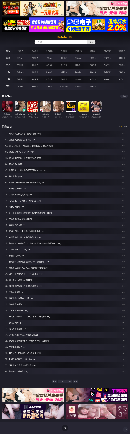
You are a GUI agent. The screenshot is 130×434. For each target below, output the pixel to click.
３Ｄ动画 (64, 58)
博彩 (8, 50)
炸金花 (92, 51)
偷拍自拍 (35, 65)
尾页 (75, 381)
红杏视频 (78, 86)
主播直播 (107, 58)
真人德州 (35, 51)
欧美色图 (49, 72)
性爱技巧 (122, 79)
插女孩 (20, 86)
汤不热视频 (64, 86)
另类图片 (122, 72)
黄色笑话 (107, 79)
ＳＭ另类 (122, 58)
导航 (8, 86)
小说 (8, 79)
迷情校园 (78, 79)
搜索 (91, 42)
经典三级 (93, 65)
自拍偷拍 (35, 58)
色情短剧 (93, 86)
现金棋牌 (107, 51)
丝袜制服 (93, 58)
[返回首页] (125, 429)
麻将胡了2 (78, 51)
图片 (8, 72)
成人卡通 (49, 65)
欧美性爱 (64, 65)
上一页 (61, 381)
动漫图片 (64, 72)
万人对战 (49, 51)
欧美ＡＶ (49, 58)
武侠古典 (64, 79)
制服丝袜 (78, 65)
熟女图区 (107, 72)
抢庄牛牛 (122, 51)
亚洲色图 (35, 72)
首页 (54, 381)
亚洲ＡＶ (20, 58)
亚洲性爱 (20, 65)
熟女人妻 (78, 58)
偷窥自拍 (20, 72)
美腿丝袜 (78, 72)
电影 (8, 65)
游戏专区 (64, 51)
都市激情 (20, 79)
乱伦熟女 (107, 65)
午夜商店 (35, 86)
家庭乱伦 (35, 79)
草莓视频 (49, 86)
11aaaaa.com (65, 37)
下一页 (68, 381)
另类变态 (122, 65)
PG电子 (20, 51)
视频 (8, 58)
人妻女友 (49, 79)
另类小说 (93, 79)
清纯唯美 (93, 72)
